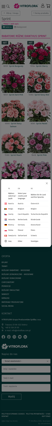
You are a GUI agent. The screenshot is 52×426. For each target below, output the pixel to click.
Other (20, 241)
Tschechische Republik (39, 214)
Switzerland (22, 236)
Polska (10, 230)
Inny (9, 241)
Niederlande (35, 220)
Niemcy (11, 225)
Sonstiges (34, 241)
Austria (11, 204)
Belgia (10, 209)
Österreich (35, 204)
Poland (20, 230)
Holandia (11, 220)
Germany (21, 225)
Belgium (21, 209)
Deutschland (35, 225)
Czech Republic (23, 214)
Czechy (10, 214)
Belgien (34, 209)
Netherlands (22, 220)
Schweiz (34, 236)
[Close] (46, 183)
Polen (33, 230)
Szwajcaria (12, 236)
